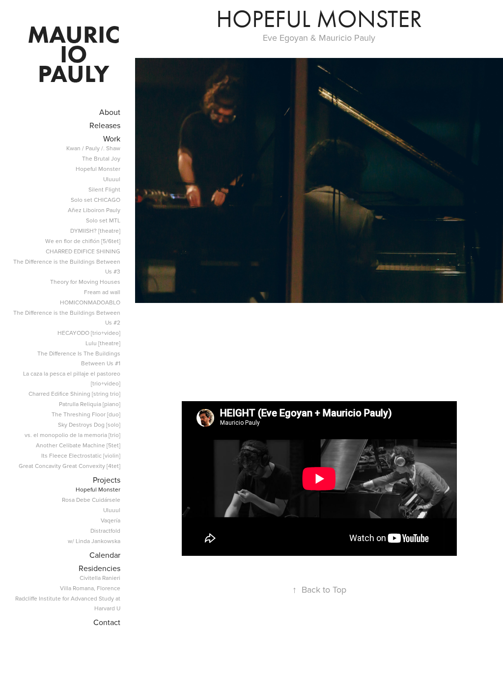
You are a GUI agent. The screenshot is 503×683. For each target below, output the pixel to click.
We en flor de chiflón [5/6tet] (82, 241)
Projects (106, 479)
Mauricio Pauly (74, 53)
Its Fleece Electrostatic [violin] (80, 455)
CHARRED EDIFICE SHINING (83, 251)
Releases (104, 125)
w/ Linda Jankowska (94, 541)
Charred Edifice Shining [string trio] (74, 393)
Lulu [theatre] (102, 343)
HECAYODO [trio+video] (88, 332)
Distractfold (105, 530)
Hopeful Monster (98, 168)
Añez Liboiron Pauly (94, 210)
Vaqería (110, 520)
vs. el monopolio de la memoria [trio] (72, 435)
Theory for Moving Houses (85, 281)
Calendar (104, 554)
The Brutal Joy (101, 158)
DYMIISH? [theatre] (95, 230)
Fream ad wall (102, 292)
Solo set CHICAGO (95, 199)
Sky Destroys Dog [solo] (89, 424)
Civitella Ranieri (100, 578)
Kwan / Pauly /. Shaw (93, 148)
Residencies (99, 568)
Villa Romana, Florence (90, 588)
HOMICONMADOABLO (90, 302)
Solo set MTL (103, 220)
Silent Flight (104, 189)
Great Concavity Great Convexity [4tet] (69, 466)
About (109, 112)
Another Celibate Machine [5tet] (78, 445)
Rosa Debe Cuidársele (91, 499)
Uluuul (111, 179)
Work (111, 138)
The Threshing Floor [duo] (86, 414)
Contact (106, 622)
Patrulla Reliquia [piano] (89, 404)
